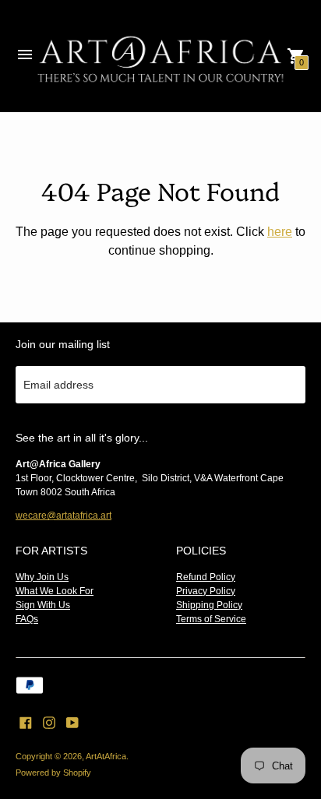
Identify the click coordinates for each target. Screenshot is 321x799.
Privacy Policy (205, 591)
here (279, 231)
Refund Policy (205, 577)
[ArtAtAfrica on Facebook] (25, 722)
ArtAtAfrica (106, 756)
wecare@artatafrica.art (63, 515)
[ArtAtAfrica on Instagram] (49, 722)
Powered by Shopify (53, 772)
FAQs (27, 619)
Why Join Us (42, 577)
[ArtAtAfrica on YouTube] (72, 722)
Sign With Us (43, 605)
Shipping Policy (209, 605)
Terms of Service (211, 619)
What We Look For (54, 591)
